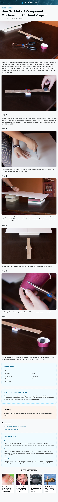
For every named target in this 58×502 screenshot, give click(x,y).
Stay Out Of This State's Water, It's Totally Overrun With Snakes (50, 489)
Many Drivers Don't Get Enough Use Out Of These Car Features (36, 489)
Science (4, 7)
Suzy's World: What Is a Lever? (11, 429)
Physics (10, 7)
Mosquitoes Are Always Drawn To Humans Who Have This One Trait (7, 489)
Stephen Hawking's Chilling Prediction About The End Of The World (21, 489)
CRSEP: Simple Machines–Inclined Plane (14, 426)
